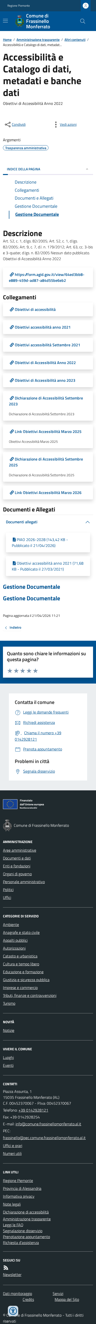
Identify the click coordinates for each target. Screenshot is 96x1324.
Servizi (58, 1293)
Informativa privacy (18, 1196)
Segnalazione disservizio (22, 1231)
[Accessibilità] (13, 1311)
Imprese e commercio (20, 987)
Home (7, 39)
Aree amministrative (19, 850)
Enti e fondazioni (16, 866)
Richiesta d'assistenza (21, 1242)
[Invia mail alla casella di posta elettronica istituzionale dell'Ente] (48, 1124)
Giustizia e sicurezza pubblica (26, 980)
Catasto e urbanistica (20, 956)
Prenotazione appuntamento (26, 1237)
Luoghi (8, 1057)
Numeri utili (12, 1153)
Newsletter (12, 1274)
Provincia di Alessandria (22, 1188)
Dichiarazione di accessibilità (26, 1212)
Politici (8, 890)
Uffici (7, 897)
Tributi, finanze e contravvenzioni (29, 995)
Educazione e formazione (23, 972)
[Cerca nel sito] (81, 21)
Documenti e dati (17, 858)
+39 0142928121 (33, 1110)
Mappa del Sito (67, 1299)
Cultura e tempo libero (21, 964)
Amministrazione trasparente (38, 39)
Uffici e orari (12, 1146)
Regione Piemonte (18, 5)
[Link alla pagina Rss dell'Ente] (6, 1268)
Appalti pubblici (15, 940)
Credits (28, 1299)
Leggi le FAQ (13, 1225)
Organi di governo (17, 874)
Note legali (12, 1204)
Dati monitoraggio (17, 1293)
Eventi (8, 1065)
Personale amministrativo (24, 882)
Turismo (9, 1003)
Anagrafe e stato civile (21, 932)
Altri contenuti (74, 39)
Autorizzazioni (14, 948)
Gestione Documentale (31, 586)
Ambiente (11, 924)
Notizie (8, 1030)
